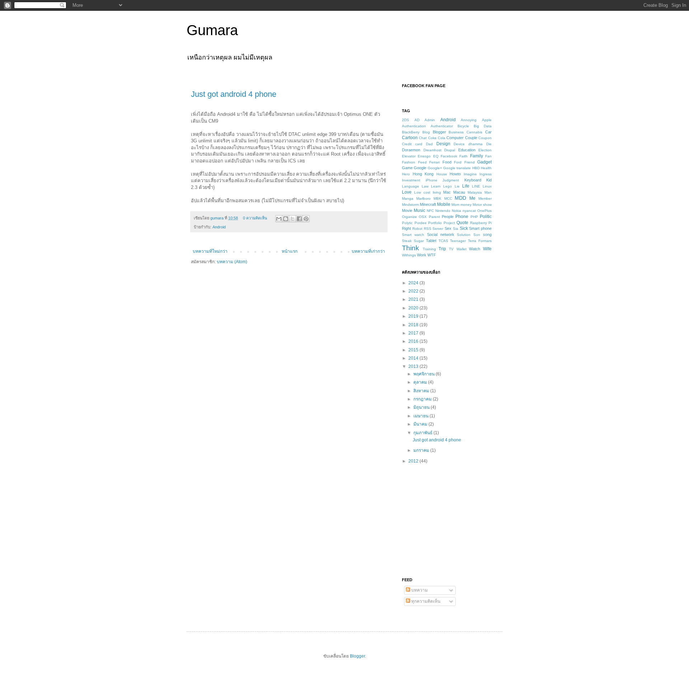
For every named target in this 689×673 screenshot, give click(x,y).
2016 (414, 341)
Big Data (483, 126)
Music (419, 210)
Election (485, 150)
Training (429, 249)
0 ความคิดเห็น (255, 218)
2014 (414, 358)
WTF (431, 255)
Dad (429, 144)
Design (443, 143)
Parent (434, 217)
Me (472, 198)
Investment (411, 180)
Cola (441, 138)
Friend (469, 162)
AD (417, 120)
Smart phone (480, 228)
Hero (406, 174)
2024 (414, 282)
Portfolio (435, 223)
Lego (447, 186)
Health (486, 168)
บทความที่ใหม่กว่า (210, 251)
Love (407, 192)
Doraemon (411, 150)
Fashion (408, 162)
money (466, 205)
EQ (436, 156)
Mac (447, 192)
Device (459, 144)
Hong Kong (423, 174)
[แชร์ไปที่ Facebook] (299, 218)
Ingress (485, 174)
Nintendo (442, 211)
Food (446, 162)
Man (488, 192)
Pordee (420, 223)
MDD (460, 198)
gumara (217, 218)
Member (485, 198)
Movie (407, 210)
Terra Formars (480, 241)
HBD (476, 168)
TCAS (443, 241)
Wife (487, 248)
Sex (448, 228)
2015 (414, 349)
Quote (462, 222)
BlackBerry (411, 132)
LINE (476, 186)
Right (406, 228)
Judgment (450, 180)
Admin (430, 120)
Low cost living (427, 192)
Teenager (458, 241)
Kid (489, 180)
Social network (440, 234)
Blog (426, 132)
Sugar (419, 241)
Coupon (485, 138)
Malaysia (475, 192)
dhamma (475, 144)
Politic (486, 216)
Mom (455, 205)
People (448, 216)
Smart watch (413, 235)
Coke (432, 138)
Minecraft (428, 204)
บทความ (419, 590)
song (487, 234)
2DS (405, 120)
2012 (414, 461)
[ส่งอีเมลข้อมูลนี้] (278, 218)
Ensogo (424, 156)
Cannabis (474, 132)
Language (410, 186)
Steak (407, 241)
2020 (414, 308)
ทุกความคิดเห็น (425, 601)
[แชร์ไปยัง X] (292, 218)
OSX (423, 217)
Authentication (414, 126)
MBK (437, 198)
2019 (414, 316)
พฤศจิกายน (424, 373)
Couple (471, 138)
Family (476, 155)
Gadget (484, 162)
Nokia (456, 211)
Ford (457, 162)
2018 (414, 324)
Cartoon (410, 137)
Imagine (470, 174)
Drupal (449, 150)
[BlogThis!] (285, 218)
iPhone (431, 180)
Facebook (449, 156)
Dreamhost (432, 150)
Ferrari (434, 162)
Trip (442, 248)
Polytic (407, 223)
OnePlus (484, 211)
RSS (427, 229)
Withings (409, 255)
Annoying (469, 120)
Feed (422, 162)
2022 (414, 291)
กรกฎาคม (423, 399)
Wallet (461, 249)
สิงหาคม (421, 390)
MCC (448, 198)
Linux (487, 186)
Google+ (435, 168)
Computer (455, 138)
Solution (463, 235)
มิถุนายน (422, 407)
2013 (414, 366)
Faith (463, 156)
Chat (423, 138)
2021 (414, 299)
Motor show (482, 205)
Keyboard (472, 180)
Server (437, 229)
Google (420, 168)
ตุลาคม (420, 382)
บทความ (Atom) (232, 261)
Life (465, 186)
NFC (430, 211)
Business (456, 132)
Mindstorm (410, 205)
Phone (461, 216)
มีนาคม (420, 424)
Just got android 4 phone (233, 94)
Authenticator (442, 126)
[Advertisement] (447, 520)
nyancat (469, 211)
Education (466, 150)
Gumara (212, 30)
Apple (487, 120)
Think (410, 248)
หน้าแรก (289, 251)
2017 (414, 333)
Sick (464, 228)
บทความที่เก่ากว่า (368, 251)
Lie (457, 186)
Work (421, 255)
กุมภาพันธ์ (423, 432)
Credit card (412, 144)
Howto (455, 174)
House (441, 174)
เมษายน (421, 415)
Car (488, 132)
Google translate (457, 168)
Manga (407, 198)
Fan (488, 156)
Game (407, 168)
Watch (474, 249)
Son (476, 235)
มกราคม (421, 450)
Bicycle (463, 126)
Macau (459, 192)
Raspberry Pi (481, 223)
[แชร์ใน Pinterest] (306, 218)
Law (425, 186)
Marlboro (423, 198)
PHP (474, 217)
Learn (436, 186)
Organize (409, 217)
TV (451, 249)
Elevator (409, 156)
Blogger (439, 132)
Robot (417, 229)
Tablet (431, 240)
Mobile (443, 204)
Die (489, 144)
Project (449, 223)
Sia (455, 229)
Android (219, 227)
